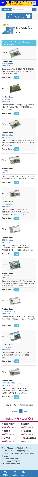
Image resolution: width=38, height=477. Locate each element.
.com (10, 427)
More (22, 73)
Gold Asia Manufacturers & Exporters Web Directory (16, 16)
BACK (5, 475)
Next (25, 411)
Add (17, 78)
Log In (23, 475)
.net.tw (25, 441)
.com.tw (27, 427)
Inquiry (14, 475)
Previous (14, 411)
